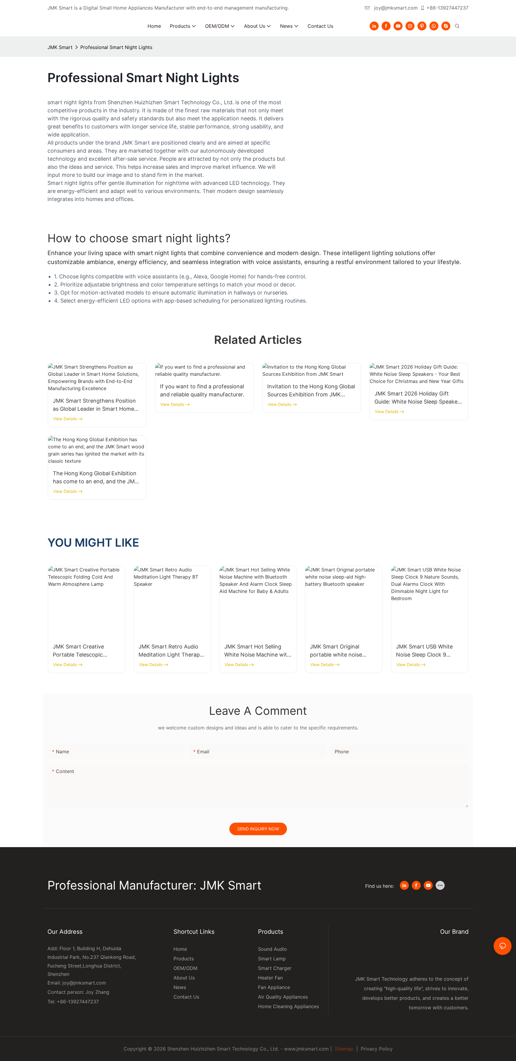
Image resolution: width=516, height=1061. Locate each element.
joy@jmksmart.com (395, 8)
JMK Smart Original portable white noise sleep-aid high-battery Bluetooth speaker (338, 651)
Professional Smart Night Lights (116, 47)
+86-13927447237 (447, 8)
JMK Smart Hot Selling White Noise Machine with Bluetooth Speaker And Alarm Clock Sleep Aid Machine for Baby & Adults (257, 651)
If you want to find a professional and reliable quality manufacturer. (202, 390)
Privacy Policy (377, 1049)
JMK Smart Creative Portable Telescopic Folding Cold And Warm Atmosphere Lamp (82, 651)
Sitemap (343, 1049)
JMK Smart (60, 47)
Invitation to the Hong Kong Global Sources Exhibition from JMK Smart (311, 390)
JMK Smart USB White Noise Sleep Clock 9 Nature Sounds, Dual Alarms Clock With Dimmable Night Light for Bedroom (428, 651)
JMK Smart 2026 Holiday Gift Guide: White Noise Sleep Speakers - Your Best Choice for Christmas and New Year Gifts (418, 398)
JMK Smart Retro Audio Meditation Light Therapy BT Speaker (171, 651)
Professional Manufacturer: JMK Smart (156, 885)
